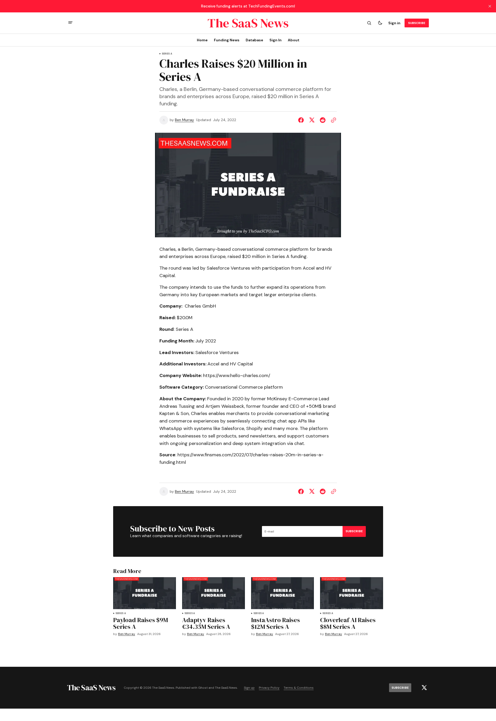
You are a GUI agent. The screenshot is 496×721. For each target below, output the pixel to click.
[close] (490, 6)
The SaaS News (226, 687)
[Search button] (369, 23)
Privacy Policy (269, 687)
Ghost (203, 687)
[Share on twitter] (311, 120)
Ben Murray (184, 120)
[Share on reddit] (322, 120)
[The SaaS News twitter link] (424, 687)
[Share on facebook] (302, 120)
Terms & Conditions (299, 687)
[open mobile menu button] (70, 23)
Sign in (394, 23)
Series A (167, 54)
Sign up (249, 687)
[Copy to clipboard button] (332, 120)
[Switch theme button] (380, 23)
